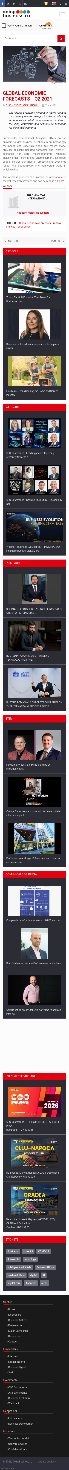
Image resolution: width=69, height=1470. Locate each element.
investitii (28, 1251)
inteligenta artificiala (19, 1267)
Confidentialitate (17, 1449)
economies (24, 226)
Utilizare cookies (17, 1443)
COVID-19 (43, 1251)
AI (43, 1275)
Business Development (21, 1423)
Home (11, 1309)
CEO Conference (17, 1387)
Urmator (55, 241)
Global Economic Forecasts (35, 223)
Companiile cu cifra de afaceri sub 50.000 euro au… (34, 920)
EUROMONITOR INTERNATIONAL (22, 105)
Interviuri (13, 1356)
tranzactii (13, 1259)
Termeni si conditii (18, 1438)
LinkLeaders (15, 1418)
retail (44, 1283)
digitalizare (14, 1283)
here (61, 181)
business (13, 1251)
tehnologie (30, 1259)
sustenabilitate (16, 1275)
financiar (31, 1283)
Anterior (13, 241)
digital (33, 1275)
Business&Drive (45, 1267)
